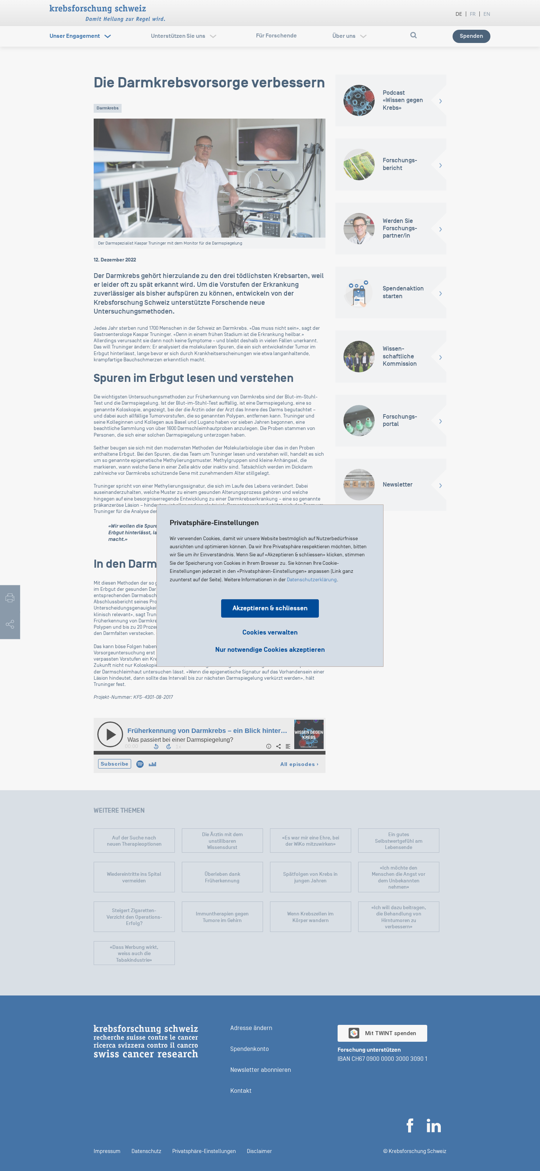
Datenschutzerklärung (312, 579)
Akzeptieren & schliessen (270, 608)
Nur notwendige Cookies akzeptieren (270, 649)
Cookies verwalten (270, 632)
